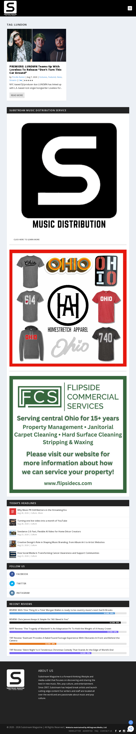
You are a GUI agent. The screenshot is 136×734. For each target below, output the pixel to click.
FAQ (96, 731)
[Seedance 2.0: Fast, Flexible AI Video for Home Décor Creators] (12, 533)
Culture (34, 513)
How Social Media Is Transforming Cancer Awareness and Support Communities (58, 553)
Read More (17, 95)
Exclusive (43, 77)
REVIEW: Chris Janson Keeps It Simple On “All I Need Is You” (39, 619)
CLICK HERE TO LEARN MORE (27, 239)
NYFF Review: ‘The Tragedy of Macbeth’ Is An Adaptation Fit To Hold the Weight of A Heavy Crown (60, 628)
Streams (13, 80)
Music (40, 513)
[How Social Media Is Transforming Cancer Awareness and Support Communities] (12, 554)
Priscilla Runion (18, 77)
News (59, 77)
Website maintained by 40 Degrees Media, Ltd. (86, 727)
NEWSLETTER (75, 731)
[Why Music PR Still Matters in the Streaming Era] (12, 511)
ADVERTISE (88, 731)
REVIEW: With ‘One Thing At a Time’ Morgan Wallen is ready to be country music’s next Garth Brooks (60, 610)
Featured (52, 77)
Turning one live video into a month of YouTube (42, 520)
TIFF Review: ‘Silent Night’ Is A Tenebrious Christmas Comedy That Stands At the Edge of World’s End (61, 649)
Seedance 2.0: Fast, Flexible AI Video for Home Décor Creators (49, 531)
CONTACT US (106, 731)
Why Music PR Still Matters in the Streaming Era (42, 510)
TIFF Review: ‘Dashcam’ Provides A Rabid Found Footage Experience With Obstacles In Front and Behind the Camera (64, 639)
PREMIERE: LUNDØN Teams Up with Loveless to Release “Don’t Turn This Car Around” (35, 70)
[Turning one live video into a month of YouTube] (12, 522)
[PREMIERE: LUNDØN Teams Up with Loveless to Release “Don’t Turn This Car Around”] (36, 45)
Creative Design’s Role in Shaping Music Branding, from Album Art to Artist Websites (61, 542)
